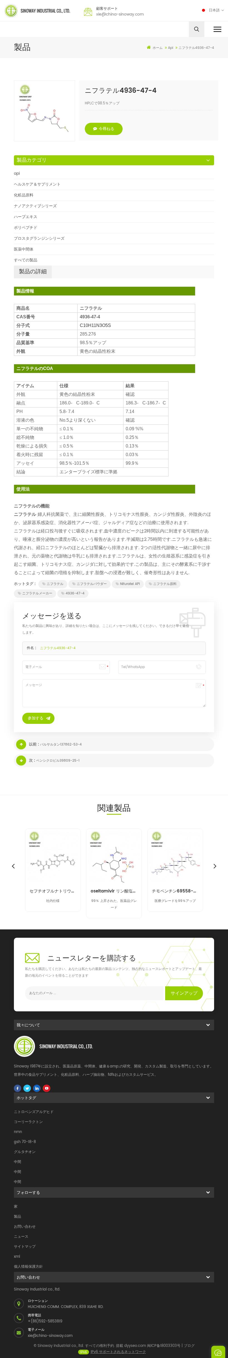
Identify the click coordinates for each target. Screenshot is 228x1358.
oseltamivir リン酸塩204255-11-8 (114, 891)
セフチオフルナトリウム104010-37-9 (52, 891)
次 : (32, 760)
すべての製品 (25, 260)
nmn (18, 1132)
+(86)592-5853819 (45, 1321)
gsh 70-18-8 (25, 1142)
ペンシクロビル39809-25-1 (58, 760)
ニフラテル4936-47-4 (58, 648)
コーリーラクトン (28, 1122)
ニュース (21, 1237)
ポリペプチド (25, 227)
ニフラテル (55, 584)
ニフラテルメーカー (37, 593)
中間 (17, 1162)
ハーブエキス (25, 217)
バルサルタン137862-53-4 (61, 744)
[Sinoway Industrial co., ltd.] (37, 11)
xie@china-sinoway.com (120, 14)
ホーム (158, 48)
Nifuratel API (130, 584)
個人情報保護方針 (28, 1267)
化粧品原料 (23, 195)
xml (17, 1257)
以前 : (34, 744)
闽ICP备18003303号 (163, 1346)
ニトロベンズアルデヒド (34, 1112)
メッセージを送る (218, 1352)
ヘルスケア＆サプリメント (37, 184)
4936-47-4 (75, 593)
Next (215, 866)
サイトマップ (25, 1247)
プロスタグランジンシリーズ (39, 238)
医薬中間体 (23, 249)
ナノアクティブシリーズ (35, 206)
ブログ (189, 1346)
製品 (17, 1217)
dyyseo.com (135, 1346)
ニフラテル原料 (165, 584)
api (17, 173)
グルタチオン (25, 1152)
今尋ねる (106, 129)
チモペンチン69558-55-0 (175, 891)
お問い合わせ (25, 1227)
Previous (13, 866)
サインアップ (184, 993)
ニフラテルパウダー (92, 584)
